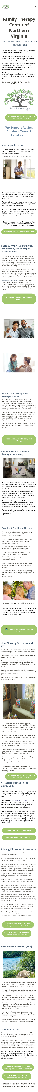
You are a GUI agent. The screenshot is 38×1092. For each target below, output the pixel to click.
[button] (35, 6)
